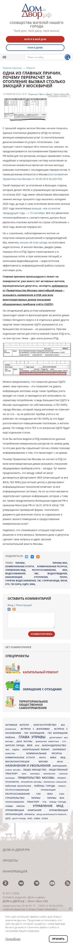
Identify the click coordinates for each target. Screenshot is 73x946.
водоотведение (57, 573)
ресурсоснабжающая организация (36, 790)
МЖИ (54, 757)
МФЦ (32, 584)
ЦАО (8, 818)
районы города (45, 785)
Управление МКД (50, 806)
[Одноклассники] (38, 556)
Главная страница (12, 68)
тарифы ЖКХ (59, 562)
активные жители (18, 725)
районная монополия (18, 786)
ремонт (62, 786)
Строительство (16, 797)
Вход (10, 605)
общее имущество (35, 769)
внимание (11, 729)
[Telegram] (26, 556)
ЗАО (8, 749)
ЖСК (37, 745)
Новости (30, 68)
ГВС (39, 580)
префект (62, 778)
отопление (41, 577)
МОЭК (64, 580)
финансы (29, 814)
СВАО (51, 793)
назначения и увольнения (28, 765)
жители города (15, 745)
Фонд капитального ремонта (51, 814)
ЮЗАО (45, 818)
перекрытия (50, 773)
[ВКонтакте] (32, 556)
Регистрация (24, 605)
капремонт (60, 749)
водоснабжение (15, 573)
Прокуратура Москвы (32, 782)
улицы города (58, 802)
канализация (13, 577)
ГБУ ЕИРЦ (16, 584)
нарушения (59, 765)
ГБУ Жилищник (35, 733)
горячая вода (50, 580)
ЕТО (7, 584)
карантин (12, 753)
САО (39, 794)
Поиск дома (35, 47)
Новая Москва (13, 770)
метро (43, 757)
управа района (16, 806)
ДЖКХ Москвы (25, 741)
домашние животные (48, 741)
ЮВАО (37, 818)
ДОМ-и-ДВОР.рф (13, 901)
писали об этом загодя (33, 242)
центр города (19, 818)
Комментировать (41, 634)
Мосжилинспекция (19, 761)
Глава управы (33, 737)
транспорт (34, 802)
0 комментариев (57, 96)
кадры (16, 749)
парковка (35, 773)
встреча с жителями (36, 728)
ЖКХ (64, 569)
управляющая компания (25, 810)
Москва (45, 761)
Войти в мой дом (35, 39)
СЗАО (63, 794)
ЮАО (30, 818)
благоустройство (46, 724)
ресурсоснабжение (44, 569)
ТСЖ (45, 802)
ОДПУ (25, 584)
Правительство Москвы (37, 777)
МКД (63, 757)
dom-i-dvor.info (37, 901)
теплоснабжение (15, 802)
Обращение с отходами (42, 689)
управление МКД (15, 569)
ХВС (36, 573)
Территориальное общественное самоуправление (33, 705)
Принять (58, 938)
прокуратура (12, 782)
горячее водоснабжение (20, 580)
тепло (63, 577)
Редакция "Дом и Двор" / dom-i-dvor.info (48, 94)
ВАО (64, 725)
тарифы (20, 562)
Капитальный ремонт (40, 672)
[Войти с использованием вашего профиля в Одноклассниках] (14, 609)
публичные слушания (55, 782)
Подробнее (12, 939)
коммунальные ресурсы (52, 566)
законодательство (54, 745)
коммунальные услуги (19, 566)
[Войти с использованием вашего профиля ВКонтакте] (9, 609)
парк (25, 773)
